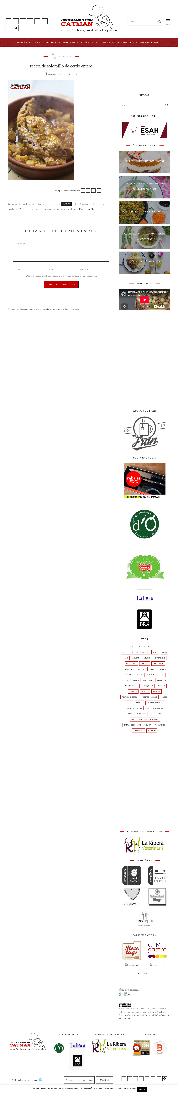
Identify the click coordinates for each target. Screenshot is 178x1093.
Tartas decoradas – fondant (144, 719)
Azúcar (136, 658)
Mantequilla (130, 686)
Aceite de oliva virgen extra (145, 647)
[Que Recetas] (131, 965)
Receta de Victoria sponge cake (145, 161)
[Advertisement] (144, 69)
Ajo (126, 658)
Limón (136, 680)
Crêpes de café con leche (144, 261)
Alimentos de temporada (55, 42)
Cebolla (145, 663)
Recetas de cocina (155, 703)
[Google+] (93, 190)
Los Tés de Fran (90, 42)
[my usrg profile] (157, 965)
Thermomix (160, 725)
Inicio (20, 42)
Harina (141, 669)
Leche (161, 675)
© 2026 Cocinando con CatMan (24, 1080)
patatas (145, 691)
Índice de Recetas (32, 42)
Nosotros (144, 42)
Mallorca (147, 680)
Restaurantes (124, 42)
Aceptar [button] (142, 1089)
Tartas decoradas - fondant (137, 725)
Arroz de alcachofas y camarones (145, 211)
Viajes (135, 42)
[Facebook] (83, 190)
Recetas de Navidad (155, 708)
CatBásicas (160, 658)
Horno (163, 669)
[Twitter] (88, 190)
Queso (164, 697)
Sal (152, 714)
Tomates (152, 730)
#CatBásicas (76, 42)
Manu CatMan (65, 56)
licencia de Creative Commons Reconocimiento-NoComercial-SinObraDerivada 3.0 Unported (144, 1015)
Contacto (156, 42)
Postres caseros (129, 697)
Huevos (139, 675)
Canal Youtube (107, 42)
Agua (155, 652)
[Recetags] (131, 950)
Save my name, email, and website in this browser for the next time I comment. (62, 276)
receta (129, 703)
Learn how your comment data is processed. (61, 309)
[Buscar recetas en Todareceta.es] (129, 990)
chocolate (158, 663)
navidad (161, 686)
